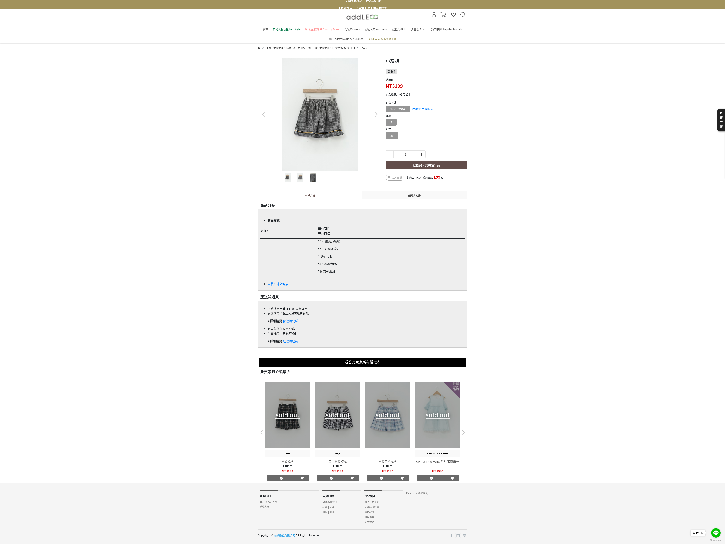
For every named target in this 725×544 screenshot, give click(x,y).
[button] (376, 114)
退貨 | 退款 (328, 512)
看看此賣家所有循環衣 (362, 362)
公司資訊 (369, 522)
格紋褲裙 (288, 461)
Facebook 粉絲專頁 (417, 493)
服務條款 (369, 517)
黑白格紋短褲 (338, 461)
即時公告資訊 (371, 502)
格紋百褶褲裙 (388, 461)
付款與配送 (290, 321)
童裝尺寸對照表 (278, 284)
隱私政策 (369, 512)
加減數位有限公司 (284, 535)
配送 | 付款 (328, 507)
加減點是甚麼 (329, 502)
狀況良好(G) (397, 109)
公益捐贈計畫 (371, 507)
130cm (337, 465)
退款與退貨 (290, 341)
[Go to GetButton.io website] (716, 540)
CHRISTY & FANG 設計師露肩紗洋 (437, 461)
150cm (387, 465)
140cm (287, 465)
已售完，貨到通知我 (426, 165)
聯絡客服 (264, 506)
